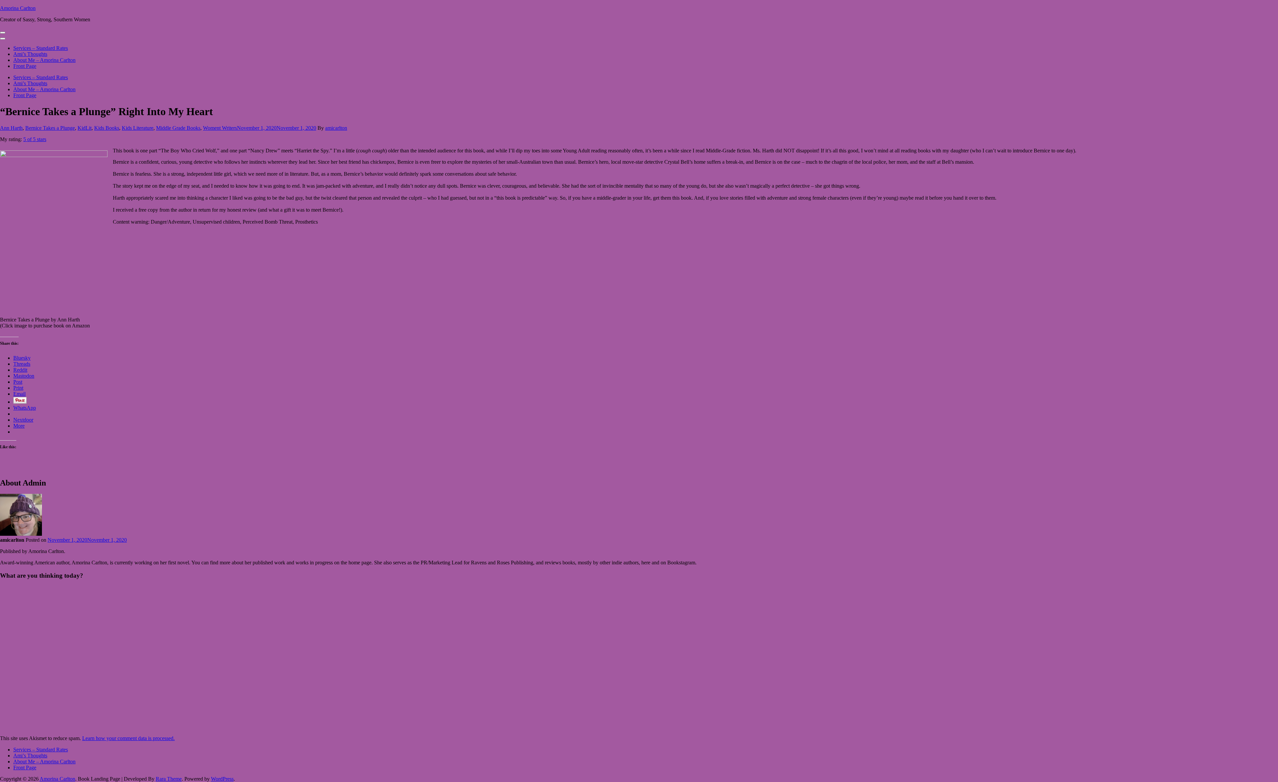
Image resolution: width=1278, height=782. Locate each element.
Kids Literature (137, 128)
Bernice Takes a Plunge (50, 128)
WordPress (222, 779)
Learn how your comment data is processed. (128, 738)
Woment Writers (220, 128)
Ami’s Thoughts (30, 54)
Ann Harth (11, 128)
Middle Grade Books (178, 128)
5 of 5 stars (34, 139)
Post (17, 382)
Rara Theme (169, 779)
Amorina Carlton (18, 8)
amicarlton (336, 128)
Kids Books (106, 128)
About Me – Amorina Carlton (44, 60)
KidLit (85, 128)
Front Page (24, 66)
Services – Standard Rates (40, 48)
